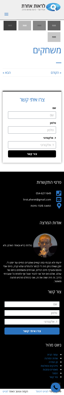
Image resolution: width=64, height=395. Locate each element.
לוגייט (5, 391)
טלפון (53, 123)
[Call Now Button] (55, 387)
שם (54, 108)
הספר (55, 373)
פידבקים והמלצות (49, 365)
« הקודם (56, 72)
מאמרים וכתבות (50, 369)
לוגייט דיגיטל (42, 391)
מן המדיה (53, 362)
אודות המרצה (51, 358)
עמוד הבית (52, 354)
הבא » (7, 72)
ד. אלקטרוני (49, 137)
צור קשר (53, 377)
